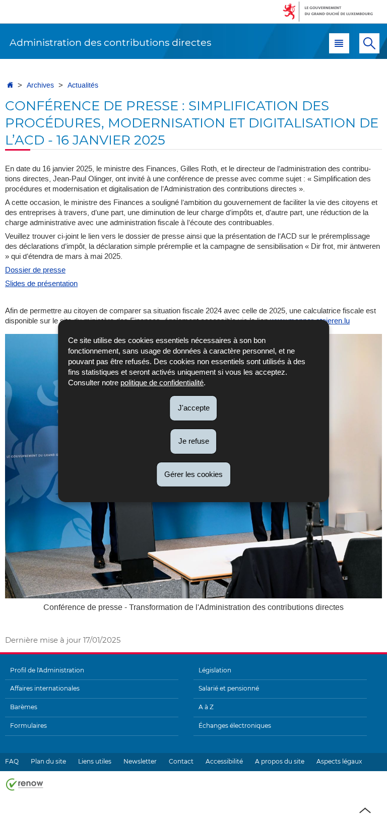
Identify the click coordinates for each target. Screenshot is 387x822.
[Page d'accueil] (10, 85)
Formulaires (28, 725)
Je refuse (193, 441)
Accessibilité (224, 761)
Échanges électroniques (235, 725)
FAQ (12, 761)
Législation (215, 670)
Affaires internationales (45, 688)
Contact (181, 761)
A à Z (206, 707)
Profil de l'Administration (47, 670)
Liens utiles (94, 761)
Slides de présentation (41, 284)
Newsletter (140, 761)
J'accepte (194, 407)
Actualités (83, 85)
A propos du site (279, 761)
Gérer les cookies (193, 473)
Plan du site (48, 761)
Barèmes (23, 707)
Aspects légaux (339, 761)
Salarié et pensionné (229, 688)
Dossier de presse (35, 270)
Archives (40, 85)
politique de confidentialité (162, 382)
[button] (339, 43)
